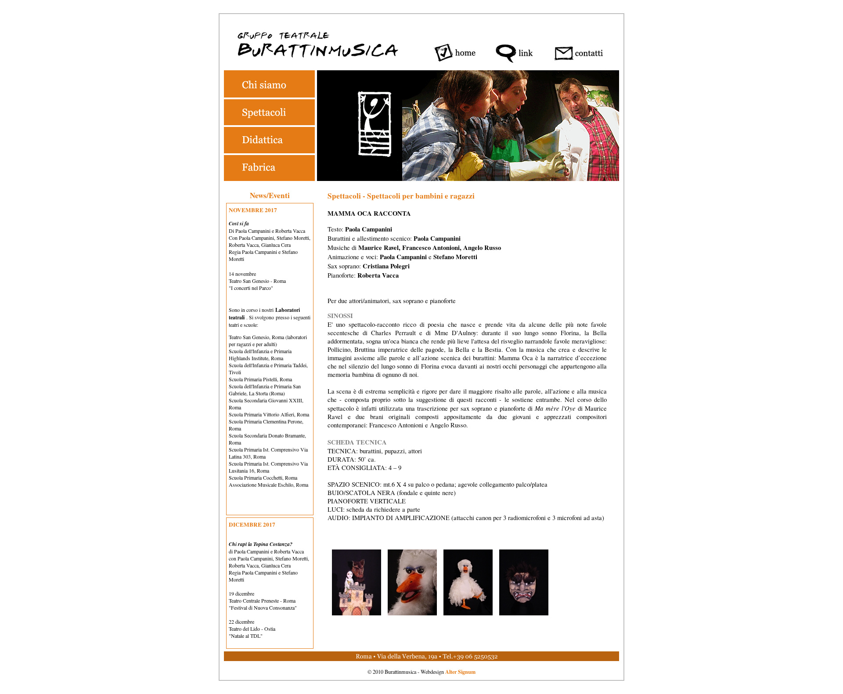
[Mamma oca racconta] (356, 613)
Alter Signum (460, 672)
